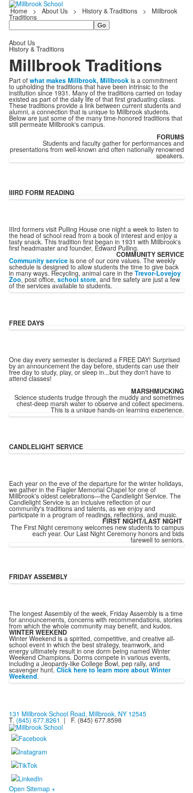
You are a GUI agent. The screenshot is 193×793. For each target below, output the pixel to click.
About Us (55, 10)
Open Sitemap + (32, 788)
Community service (38, 260)
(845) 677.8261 (38, 719)
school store (76, 279)
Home (19, 10)
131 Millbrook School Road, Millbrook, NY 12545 (77, 713)
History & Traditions (109, 10)
